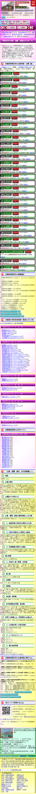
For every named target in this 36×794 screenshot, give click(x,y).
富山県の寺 (5, 437)
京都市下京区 (14, 361)
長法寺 (8, 233)
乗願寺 (8, 169)
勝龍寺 (8, 163)
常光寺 (8, 175)
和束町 (9, 425)
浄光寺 (8, 182)
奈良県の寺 (5, 456)
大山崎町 (11, 338)
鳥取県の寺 (5, 459)
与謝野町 (9, 418)
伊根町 (8, 333)
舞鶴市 (8, 404)
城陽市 (9, 379)
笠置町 (9, 345)
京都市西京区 (14, 364)
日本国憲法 (20, 777)
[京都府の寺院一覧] (25, 67)
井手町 (8, 331)
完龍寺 (7, 112)
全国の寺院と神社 (6, 32)
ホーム (3, 17)
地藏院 (8, 226)
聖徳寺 (8, 194)
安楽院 (7, 93)
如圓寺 (8, 239)
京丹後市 (10, 351)
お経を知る (4, 788)
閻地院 (8, 267)
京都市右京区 (13, 354)
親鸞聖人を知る (6, 786)
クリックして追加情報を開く (12, 770)
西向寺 (8, 207)
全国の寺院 (27, 34)
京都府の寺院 (6, 36)
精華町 (9, 380)
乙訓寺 (7, 105)
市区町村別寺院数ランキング (8, 311)
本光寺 (8, 245)
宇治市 (6, 335)
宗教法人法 (20, 775)
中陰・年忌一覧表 (22, 780)
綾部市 (7, 330)
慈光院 (8, 150)
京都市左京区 (13, 359)
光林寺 (7, 137)
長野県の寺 (5, 443)
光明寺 (8, 131)
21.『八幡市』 (22, 27)
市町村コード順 (11, 323)
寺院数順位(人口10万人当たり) (9, 313)
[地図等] (25, 76)
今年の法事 (20, 784)
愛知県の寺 (5, 448)
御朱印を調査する (22, 786)
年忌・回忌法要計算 (7, 778)
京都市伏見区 (13, 367)
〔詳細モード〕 (5, 67)
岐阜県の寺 (5, 445)
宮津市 (7, 407)
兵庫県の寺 (5, 454)
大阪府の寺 (5, 453)
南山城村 (11, 406)
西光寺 (8, 201)
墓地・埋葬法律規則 (7, 775)
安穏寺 (7, 86)
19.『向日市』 (11, 27)
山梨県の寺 (5, 442)
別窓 (19, 311)
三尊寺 (8, 143)
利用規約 (31, 756)
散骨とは (19, 788)
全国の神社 (22, 32)
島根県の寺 (5, 460)
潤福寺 (8, 156)
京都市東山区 (14, 365)
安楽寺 (7, 99)
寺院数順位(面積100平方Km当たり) (10, 316)
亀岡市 (8, 347)
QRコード (32, 709)
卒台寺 (8, 214)
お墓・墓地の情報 (6, 782)
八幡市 (7, 416)
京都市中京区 (14, 362)
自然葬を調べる (21, 778)
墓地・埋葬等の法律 (7, 789)
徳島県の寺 (5, 467)
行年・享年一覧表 (6, 777)
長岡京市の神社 (16, 34)
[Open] (16, 73)
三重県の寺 (5, 450)
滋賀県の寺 (5, 451)
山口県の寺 (5, 465)
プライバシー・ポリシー (9, 756)
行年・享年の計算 (6, 780)
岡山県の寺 (5, 462)
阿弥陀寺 (7, 73)
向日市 (7, 409)
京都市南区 (12, 368)
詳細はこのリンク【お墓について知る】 (12, 654)
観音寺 (7, 118)
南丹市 (8, 389)
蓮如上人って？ (6, 784)
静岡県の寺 (5, 446)
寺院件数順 (19, 323)
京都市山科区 (13, 370)
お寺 (13, 535)
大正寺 (8, 220)
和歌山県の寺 (6, 457)
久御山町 (10, 371)
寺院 (10, 532)
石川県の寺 (5, 439)
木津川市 (9, 348)
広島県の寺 (5, 464)
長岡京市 (11, 388)
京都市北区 (11, 357)
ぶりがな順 (3, 323)
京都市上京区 (14, 356)
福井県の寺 (5, 440)
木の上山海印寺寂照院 (14, 252)
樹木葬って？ (21, 782)
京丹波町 (11, 353)
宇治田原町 (11, 336)
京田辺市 (10, 350)
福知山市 (9, 397)
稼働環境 (23, 756)
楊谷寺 (8, 261)
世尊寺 (8, 188)
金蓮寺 (7, 124)
